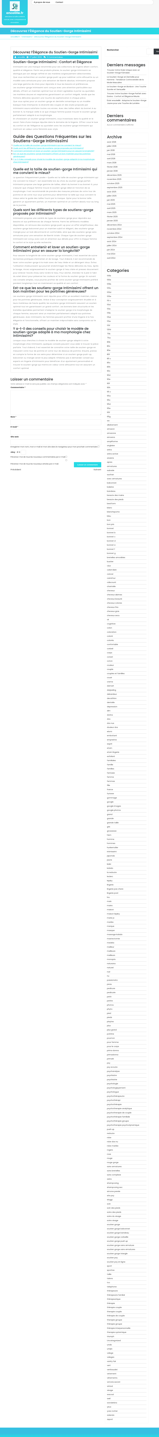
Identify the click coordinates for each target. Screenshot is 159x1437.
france (110, 789)
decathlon (112, 698)
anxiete (110, 458)
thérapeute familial (116, 1295)
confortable (112, 644)
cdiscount (111, 582)
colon (109, 627)
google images (114, 806)
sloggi (109, 1199)
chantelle (111, 586)
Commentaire (18, 387)
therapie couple (114, 1311)
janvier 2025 (112, 220)
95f (108, 412)
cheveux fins (112, 607)
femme (110, 777)
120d (109, 329)
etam (109, 748)
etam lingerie (113, 752)
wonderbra (112, 1402)
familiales (111, 760)
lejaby (109, 880)
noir (108, 971)
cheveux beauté (114, 599)
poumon (111, 1038)
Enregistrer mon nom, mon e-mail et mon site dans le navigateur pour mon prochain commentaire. (54, 447)
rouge (109, 1158)
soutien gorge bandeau (118, 1232)
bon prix (110, 524)
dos (108, 719)
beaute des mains (115, 495)
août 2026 (111, 142)
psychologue (113, 1092)
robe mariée (112, 1145)
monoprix (111, 959)
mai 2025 (111, 204)
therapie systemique (116, 1332)
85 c (109, 358)
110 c (109, 300)
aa (108, 420)
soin (109, 1203)
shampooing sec (114, 1187)
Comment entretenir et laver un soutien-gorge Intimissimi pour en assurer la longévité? (53, 151)
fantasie (111, 773)
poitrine (110, 1034)
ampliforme (112, 441)
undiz (109, 1344)
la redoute (112, 872)
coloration (111, 632)
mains (110, 905)
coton (110, 661)
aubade (110, 470)
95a (109, 395)
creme (110, 681)
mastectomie (113, 938)
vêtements (112, 1378)
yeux (109, 1406)
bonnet (110, 528)
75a (109, 337)
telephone (112, 1286)
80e (108, 350)
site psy (110, 1195)
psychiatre (112, 1075)
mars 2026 (111, 162)
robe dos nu (112, 1141)
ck (108, 619)
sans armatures (114, 1166)
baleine (110, 487)
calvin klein (112, 569)
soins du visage (114, 1216)
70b (108, 333)
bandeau (111, 491)
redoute (111, 1133)
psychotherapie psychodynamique (123, 1125)
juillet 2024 (112, 245)
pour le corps (113, 1046)
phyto (109, 1009)
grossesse (112, 831)
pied (109, 1013)
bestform (111, 503)
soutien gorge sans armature (120, 1245)
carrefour (111, 578)
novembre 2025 (114, 179)
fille (108, 785)
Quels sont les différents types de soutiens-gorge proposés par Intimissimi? (48, 148)
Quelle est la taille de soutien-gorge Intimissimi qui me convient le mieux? (47, 145)
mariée (110, 922)
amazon (111, 429)
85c (108, 362)
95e (109, 408)
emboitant (112, 735)
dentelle (111, 702)
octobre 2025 (113, 183)
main (109, 901)
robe (109, 1137)
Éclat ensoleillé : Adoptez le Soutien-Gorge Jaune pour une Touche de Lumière (126, 102)
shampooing (113, 1183)
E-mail (14, 427)
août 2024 (111, 241)
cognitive (111, 623)
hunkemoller (112, 847)
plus (109, 1025)
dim (108, 710)
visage (110, 1390)
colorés (110, 640)
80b (108, 342)
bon (109, 520)
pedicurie (111, 992)
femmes (111, 781)
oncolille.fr (14, 13)
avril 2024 (111, 258)
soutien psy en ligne (116, 1261)
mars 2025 (112, 212)
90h (108, 387)
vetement (111, 1373)
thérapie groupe (114, 1324)
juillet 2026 (111, 146)
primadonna (112, 1054)
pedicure (111, 988)
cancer (110, 574)
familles (110, 768)
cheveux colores (114, 603)
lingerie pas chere (115, 889)
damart (110, 685)
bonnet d (111, 541)
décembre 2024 (114, 225)
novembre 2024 (114, 229)
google (110, 802)
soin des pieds (113, 1208)
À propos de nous (42, 2)
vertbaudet (112, 1369)
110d (109, 304)
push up (110, 1129)
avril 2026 (111, 158)
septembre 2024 (114, 237)
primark (110, 1058)
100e (109, 279)
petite (110, 1000)
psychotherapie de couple (119, 1112)
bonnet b (111, 532)
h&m (109, 835)
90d (108, 375)
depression (112, 706)
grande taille (113, 822)
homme (110, 839)
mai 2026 (111, 154)
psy (108, 1063)
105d (109, 292)
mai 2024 (111, 253)
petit (109, 996)
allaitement (112, 425)
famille (110, 764)
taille (109, 1274)
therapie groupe (114, 1320)
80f (108, 354)
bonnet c (111, 536)
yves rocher (112, 1411)
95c (108, 400)
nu (108, 976)
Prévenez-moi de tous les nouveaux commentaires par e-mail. (38, 457)
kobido (110, 868)
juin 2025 (111, 200)
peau (109, 984)
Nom (13, 417)
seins (109, 1179)
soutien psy (112, 1257)
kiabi (109, 864)
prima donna (113, 1050)
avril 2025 (111, 208)
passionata (112, 980)
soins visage (112, 1220)
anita (109, 449)
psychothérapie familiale (118, 1116)
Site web (15, 437)
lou (108, 897)
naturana (111, 963)
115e (109, 321)
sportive (111, 1270)
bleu (109, 516)
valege (110, 1353)
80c (108, 346)
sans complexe (114, 1174)
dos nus (110, 723)
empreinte (112, 739)
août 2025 (111, 191)
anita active (112, 453)
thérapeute (112, 1290)
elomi (109, 731)
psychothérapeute (115, 1096)
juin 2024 (111, 249)
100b (109, 275)
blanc (109, 507)
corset (110, 657)
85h (108, 366)
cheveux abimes (114, 594)
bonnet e (111, 545)
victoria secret (113, 1382)
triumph (110, 1336)
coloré (110, 636)
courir (109, 677)
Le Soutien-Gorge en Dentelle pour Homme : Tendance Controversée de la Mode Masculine (125, 80)
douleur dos (112, 727)
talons (110, 1278)
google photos (114, 810)
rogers (110, 1150)
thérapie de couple (116, 1315)
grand (109, 814)
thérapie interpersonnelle (118, 1328)
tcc (108, 1282)
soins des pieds (114, 1212)
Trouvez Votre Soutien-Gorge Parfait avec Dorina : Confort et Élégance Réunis (126, 95)
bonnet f (111, 549)
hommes (111, 843)
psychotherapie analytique (119, 1108)
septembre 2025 (114, 187)
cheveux (111, 590)
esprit (109, 743)
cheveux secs (113, 615)
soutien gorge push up (117, 1241)
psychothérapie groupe (118, 1121)
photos (110, 1005)
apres (109, 462)
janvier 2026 (112, 171)
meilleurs (111, 955)
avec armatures (114, 478)
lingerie (110, 884)
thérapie (111, 1303)
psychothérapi (113, 1100)
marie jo (110, 918)
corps (109, 652)
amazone (111, 433)
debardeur (112, 694)
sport (109, 1266)
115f (108, 325)
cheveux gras (113, 611)
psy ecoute (112, 1067)
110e (109, 308)
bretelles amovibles (116, 557)
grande (110, 818)
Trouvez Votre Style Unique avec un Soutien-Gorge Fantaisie (123, 71)
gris (108, 826)
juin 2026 (111, 150)
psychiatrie (112, 1079)
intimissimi (27, 36)
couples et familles (116, 673)
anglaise (111, 445)
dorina (110, 715)
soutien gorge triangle (117, 1253)
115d (109, 317)
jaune (109, 860)
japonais (111, 855)
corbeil (110, 648)
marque (110, 926)
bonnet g (111, 553)
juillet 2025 (112, 195)
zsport (110, 1419)
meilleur (110, 947)
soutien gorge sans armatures (121, 1249)
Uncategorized (114, 1340)
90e (108, 379)
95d (109, 404)
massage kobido (114, 934)
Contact (59, 2)
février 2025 (112, 216)
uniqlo (109, 1348)
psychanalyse (113, 1071)
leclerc (110, 876)
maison (110, 909)
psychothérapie (114, 1104)
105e (109, 296)
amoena (111, 437)
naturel (110, 967)
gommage (112, 797)
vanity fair (111, 1361)
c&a (109, 565)
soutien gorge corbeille (117, 1237)
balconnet (112, 483)
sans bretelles (113, 1170)
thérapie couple (114, 1307)
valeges (110, 1357)
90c (108, 371)
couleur (110, 665)
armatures (112, 466)
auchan (110, 474)
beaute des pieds (115, 499)
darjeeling (111, 690)
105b (109, 284)
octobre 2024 (113, 233)
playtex (110, 1021)
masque (111, 930)
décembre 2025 (114, 175)
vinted (110, 1386)
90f (108, 383)
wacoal (110, 1394)
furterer (110, 793)
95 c (109, 391)
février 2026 (112, 166)
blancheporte (113, 511)
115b (109, 313)
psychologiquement (116, 1087)
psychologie (112, 1083)
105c (109, 288)
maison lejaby (113, 913)
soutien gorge (113, 1224)
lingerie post (112, 893)
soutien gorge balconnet (118, 1228)
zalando (110, 1415)
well (108, 1398)
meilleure (111, 951)
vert (109, 1365)
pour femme (113, 1042)
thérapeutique (113, 1299)
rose (109, 1154)
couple (110, 669)
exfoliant (111, 756)
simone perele (113, 1191)
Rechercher (113, 50)
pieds (109, 1017)
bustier (110, 561)
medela (110, 942)
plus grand (112, 1029)
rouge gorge (113, 1162)
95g (109, 416)
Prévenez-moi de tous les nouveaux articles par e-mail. (35, 464)
